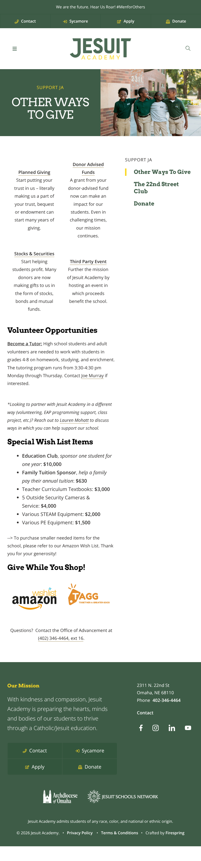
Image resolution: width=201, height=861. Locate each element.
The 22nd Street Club (156, 188)
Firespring (174, 832)
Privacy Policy (80, 832)
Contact (145, 713)
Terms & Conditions (119, 832)
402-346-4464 (166, 700)
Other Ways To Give (162, 171)
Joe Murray (92, 376)
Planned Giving (34, 172)
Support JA (138, 160)
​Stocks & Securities (34, 254)
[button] (14, 48)
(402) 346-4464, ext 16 (60, 638)
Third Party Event (88, 262)
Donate (144, 203)
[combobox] (188, 49)
